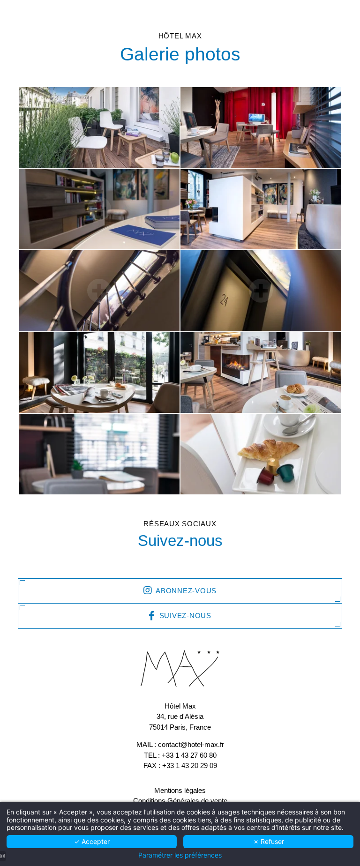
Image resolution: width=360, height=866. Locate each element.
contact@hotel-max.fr (191, 744)
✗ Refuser (268, 841)
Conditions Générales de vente (180, 801)
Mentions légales (180, 790)
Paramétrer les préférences (180, 855)
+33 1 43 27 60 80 (189, 755)
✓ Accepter (92, 841)
